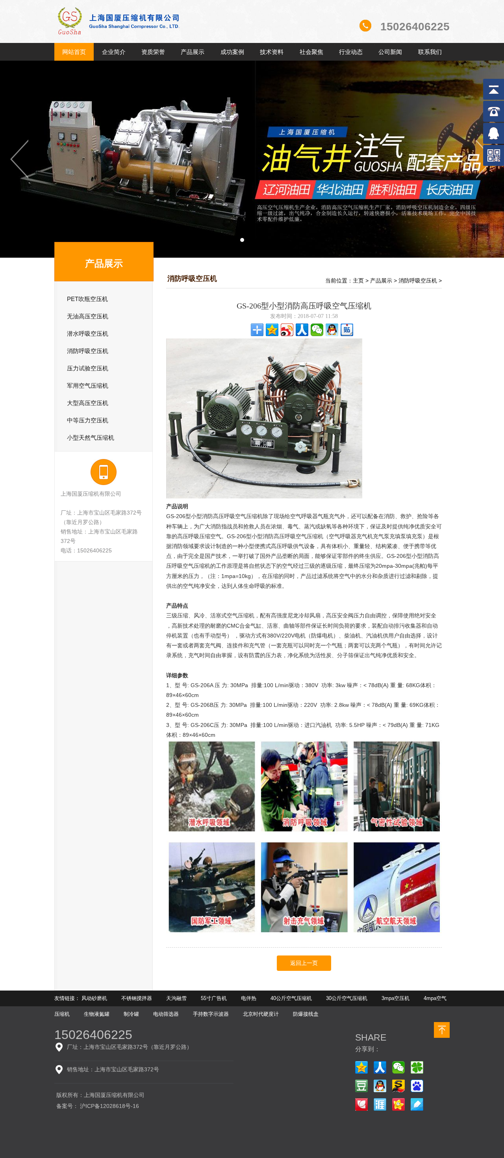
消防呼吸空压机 (417, 280)
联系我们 (430, 51)
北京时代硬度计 (261, 1014)
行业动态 (351, 51)
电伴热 (248, 998)
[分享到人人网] (302, 329)
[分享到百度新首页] (417, 1086)
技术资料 (272, 51)
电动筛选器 (166, 1014)
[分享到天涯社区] (380, 1104)
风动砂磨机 (94, 998)
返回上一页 (304, 963)
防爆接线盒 (306, 1014)
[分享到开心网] (398, 1104)
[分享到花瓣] (361, 1104)
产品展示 (192, 51)
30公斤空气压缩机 (346, 998)
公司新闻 (390, 51)
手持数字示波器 (211, 1014)
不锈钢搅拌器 (136, 998)
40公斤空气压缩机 (291, 998)
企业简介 (114, 51)
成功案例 (232, 51)
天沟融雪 (176, 998)
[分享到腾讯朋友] (417, 1067)
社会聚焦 (311, 51)
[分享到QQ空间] (272, 329)
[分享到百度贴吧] (347, 329)
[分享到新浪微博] (287, 329)
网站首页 (74, 51)
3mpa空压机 (396, 998)
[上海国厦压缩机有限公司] (146, 41)
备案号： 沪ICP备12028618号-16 (97, 1106)
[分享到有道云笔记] (417, 1104)
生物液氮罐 (96, 1014)
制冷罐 (131, 1014)
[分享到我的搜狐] (398, 1086)
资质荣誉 (153, 51)
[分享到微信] (317, 329)
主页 (358, 280)
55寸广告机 (214, 998)
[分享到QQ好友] (332, 329)
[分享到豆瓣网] (361, 1086)
